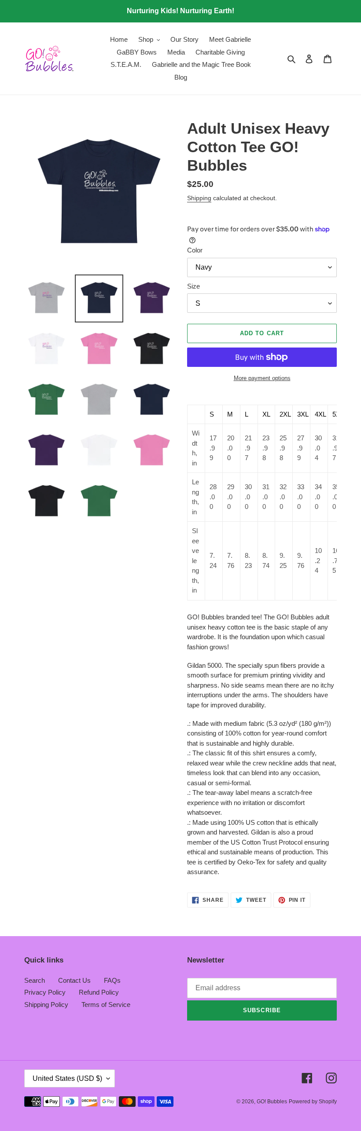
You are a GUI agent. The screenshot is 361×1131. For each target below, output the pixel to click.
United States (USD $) (67, 1078)
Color (195, 250)
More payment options (262, 378)
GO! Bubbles (272, 1101)
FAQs (112, 980)
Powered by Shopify (313, 1101)
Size (193, 286)
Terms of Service (105, 1004)
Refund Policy (99, 992)
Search (34, 980)
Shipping (199, 197)
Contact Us (74, 980)
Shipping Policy (46, 1004)
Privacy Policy (45, 992)
